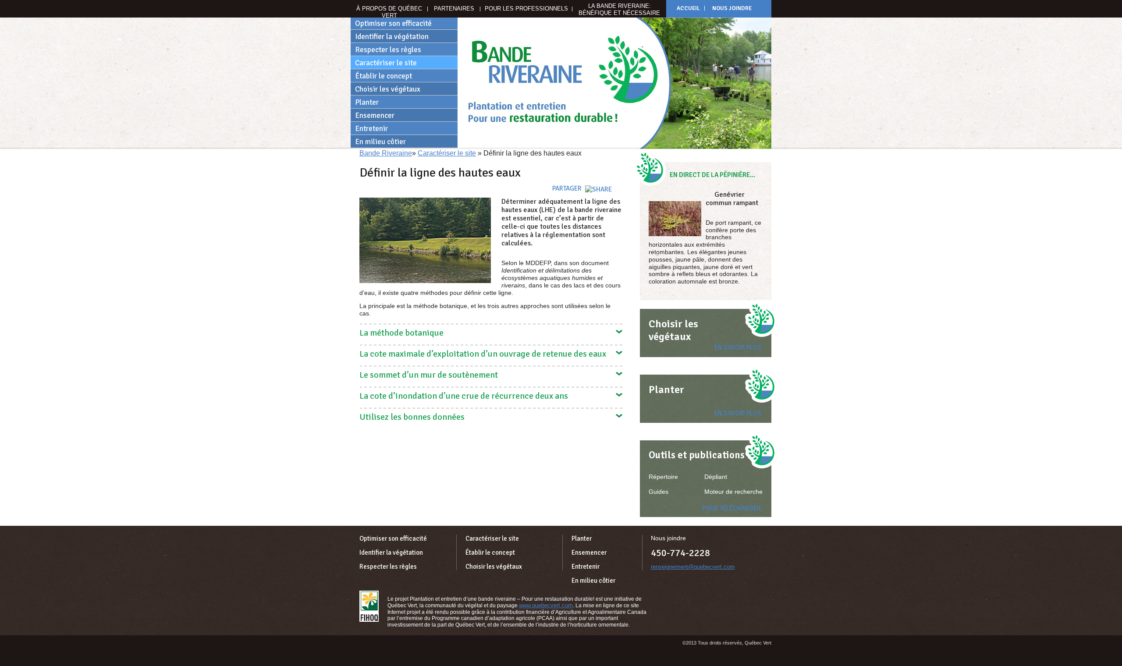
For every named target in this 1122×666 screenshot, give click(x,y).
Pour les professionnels (526, 8)
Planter (367, 102)
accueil (688, 8)
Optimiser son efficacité (393, 23)
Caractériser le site (386, 62)
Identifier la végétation (392, 36)
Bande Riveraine (385, 153)
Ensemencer (374, 115)
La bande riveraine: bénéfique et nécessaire (619, 9)
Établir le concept (383, 76)
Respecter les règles (388, 49)
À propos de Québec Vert (389, 12)
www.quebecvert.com (546, 605)
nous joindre (732, 8)
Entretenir (371, 128)
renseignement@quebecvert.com (693, 566)
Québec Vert (369, 606)
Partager (567, 188)
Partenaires (454, 8)
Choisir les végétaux (387, 89)
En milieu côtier (380, 141)
